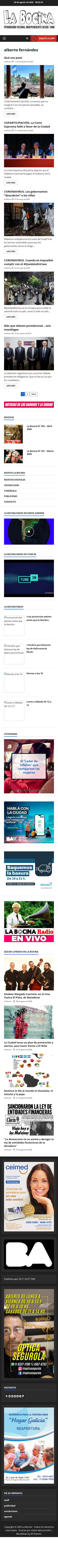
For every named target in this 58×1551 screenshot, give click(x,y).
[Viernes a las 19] (14, 682)
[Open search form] (27, 38)
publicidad (9, 1505)
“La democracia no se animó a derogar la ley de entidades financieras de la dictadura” (29, 1143)
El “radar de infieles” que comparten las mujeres (29, 766)
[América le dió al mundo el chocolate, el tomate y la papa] (29, 1070)
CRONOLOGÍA (11, 485)
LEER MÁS (12, 114)
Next (33, 394)
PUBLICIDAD (10, 496)
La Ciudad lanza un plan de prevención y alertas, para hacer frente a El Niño (28, 1044)
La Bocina (7, 61)
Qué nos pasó (13, 58)
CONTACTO (10, 501)
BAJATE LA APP (47, 38)
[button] (4, 38)
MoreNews (21, 1533)
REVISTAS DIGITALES (14, 479)
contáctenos (10, 1511)
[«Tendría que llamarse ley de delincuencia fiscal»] (14, 653)
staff (6, 1500)
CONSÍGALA (10, 490)
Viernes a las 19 (34, 673)
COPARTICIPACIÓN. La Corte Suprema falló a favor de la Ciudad (27, 124)
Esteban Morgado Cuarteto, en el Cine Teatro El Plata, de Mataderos (27, 995)
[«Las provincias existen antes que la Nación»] (14, 625)
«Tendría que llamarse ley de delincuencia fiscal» (38, 648)
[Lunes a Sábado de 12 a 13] (14, 710)
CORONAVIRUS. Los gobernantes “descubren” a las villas (25, 193)
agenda (8, 1516)
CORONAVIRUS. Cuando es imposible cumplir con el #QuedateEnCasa (28, 262)
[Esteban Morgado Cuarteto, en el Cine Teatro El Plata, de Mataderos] (29, 974)
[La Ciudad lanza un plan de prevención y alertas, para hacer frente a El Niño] (29, 1022)
